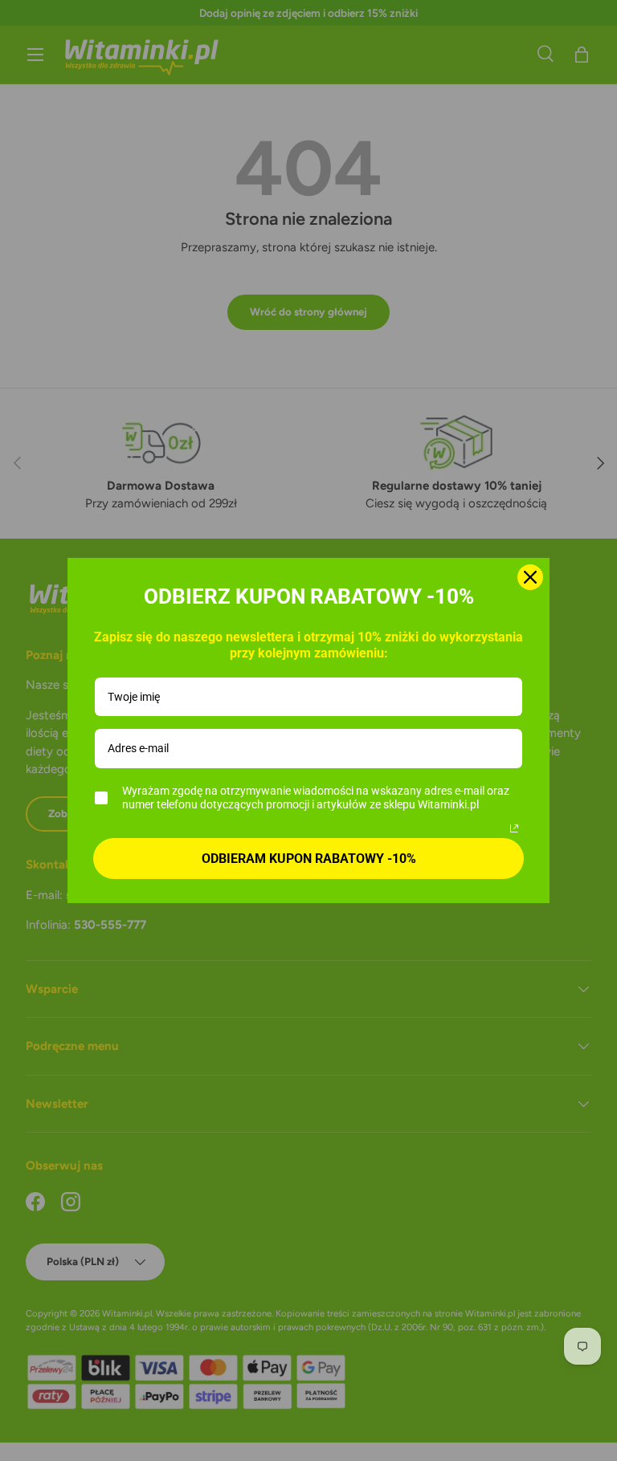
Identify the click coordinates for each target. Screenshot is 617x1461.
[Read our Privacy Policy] (514, 828)
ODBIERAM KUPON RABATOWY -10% (309, 858)
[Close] (530, 577)
